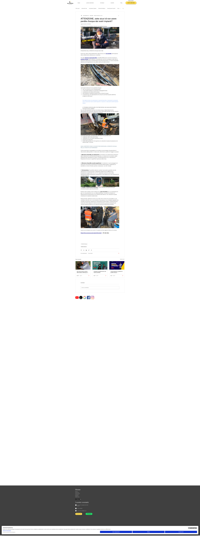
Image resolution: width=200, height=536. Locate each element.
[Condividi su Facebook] (81, 250)
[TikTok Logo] (81, 297)
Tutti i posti (77, 8)
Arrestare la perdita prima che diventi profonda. (100, 272)
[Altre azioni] (118, 15)
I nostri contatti (82, 502)
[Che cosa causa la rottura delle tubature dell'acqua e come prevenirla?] (83, 265)
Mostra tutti (122, 259)
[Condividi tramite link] (88, 250)
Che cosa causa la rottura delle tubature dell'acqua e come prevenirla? (82, 272)
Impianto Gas (77, 492)
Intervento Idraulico (101, 8)
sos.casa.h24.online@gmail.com (81, 510)
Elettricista (76, 495)
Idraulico (76, 491)
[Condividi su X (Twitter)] (83, 250)
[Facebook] (88, 297)
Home (77, 490)
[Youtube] (80, 499)
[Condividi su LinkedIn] (86, 250)
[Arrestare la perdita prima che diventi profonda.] (100, 265)
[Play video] (100, 38)
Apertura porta (77, 496)
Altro (118, 8)
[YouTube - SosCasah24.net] (77, 297)
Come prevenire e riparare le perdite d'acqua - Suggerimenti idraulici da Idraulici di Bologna (116, 272)
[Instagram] (92, 297)
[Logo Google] (84, 297)
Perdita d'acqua (84, 246)
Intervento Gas (84, 8)
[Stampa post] (91, 250)
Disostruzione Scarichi (111, 8)
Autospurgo (77, 494)
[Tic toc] (79, 499)
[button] (123, 8)
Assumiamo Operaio (92, 8)
